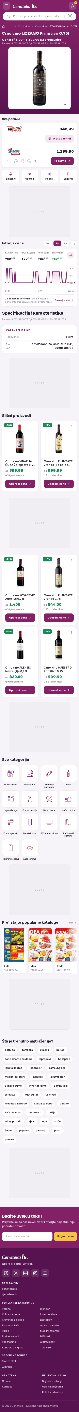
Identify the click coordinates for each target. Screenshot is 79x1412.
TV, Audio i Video (49, 833)
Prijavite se (65, 1236)
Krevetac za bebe (13, 1319)
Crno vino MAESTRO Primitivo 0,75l (58, 669)
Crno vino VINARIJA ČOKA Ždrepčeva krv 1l (19, 463)
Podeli (49, 178)
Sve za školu (9, 1361)
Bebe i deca (49, 810)
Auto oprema (29, 858)
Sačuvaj (68, 178)
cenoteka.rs (9, 1289)
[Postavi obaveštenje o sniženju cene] (70, 255)
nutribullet (31, 1094)
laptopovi (45, 1059)
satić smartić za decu (18, 1059)
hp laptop (64, 1059)
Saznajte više (62, 300)
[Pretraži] (8, 16)
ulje (44, 1121)
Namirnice (29, 784)
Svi (71, 922)
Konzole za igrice (12, 1347)
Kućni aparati (10, 833)
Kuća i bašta (68, 810)
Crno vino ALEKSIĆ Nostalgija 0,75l (18, 669)
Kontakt (7, 1386)
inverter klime (38, 1085)
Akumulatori (47, 1342)
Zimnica (7, 1366)
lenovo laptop (13, 1068)
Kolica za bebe (11, 1314)
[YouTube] (45, 1273)
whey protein (13, 1121)
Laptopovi (46, 1319)
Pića (68, 784)
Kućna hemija (29, 810)
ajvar (32, 1121)
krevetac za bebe (16, 1103)
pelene (64, 1103)
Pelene (6, 1309)
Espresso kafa (10, 1325)
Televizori (46, 1347)
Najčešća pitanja (52, 1381)
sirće (57, 1121)
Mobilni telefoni (50, 1331)
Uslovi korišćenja (52, 1386)
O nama (6, 1381)
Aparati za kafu (49, 1325)
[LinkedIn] (25, 1273)
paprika (24, 1130)
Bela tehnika (29, 833)
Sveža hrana (10, 784)
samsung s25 (57, 1068)
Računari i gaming (68, 834)
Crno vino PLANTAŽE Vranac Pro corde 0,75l (58, 463)
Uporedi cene (18, 484)
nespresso (34, 1112)
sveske (44, 1050)
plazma (9, 1139)
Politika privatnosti (53, 1392)
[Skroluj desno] (73, 951)
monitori (37, 1077)
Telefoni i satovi (10, 858)
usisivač (50, 1094)
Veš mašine (9, 1342)
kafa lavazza (12, 1112)
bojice (60, 1050)
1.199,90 (65, 151)
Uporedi (29, 178)
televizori (11, 1094)
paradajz (41, 1130)
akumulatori (57, 1077)
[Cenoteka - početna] (39, 6)
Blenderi (45, 1309)
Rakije (5, 1331)
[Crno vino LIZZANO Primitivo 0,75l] (39, 78)
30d (48, 243)
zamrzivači (61, 1085)
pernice (10, 1050)
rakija (51, 1112)
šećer (8, 1130)
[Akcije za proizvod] (65, 51)
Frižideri (45, 1336)
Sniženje (11, 178)
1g (74, 243)
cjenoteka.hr (10, 1294)
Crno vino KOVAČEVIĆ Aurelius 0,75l (20, 597)
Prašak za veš (10, 1336)
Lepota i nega (11, 810)
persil (57, 1130)
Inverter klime (48, 1314)
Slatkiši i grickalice (49, 785)
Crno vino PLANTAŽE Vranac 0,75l (58, 597)
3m (57, 243)
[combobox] (37, 16)
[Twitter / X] (16, 1273)
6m (65, 243)
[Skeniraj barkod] (70, 16)
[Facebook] (6, 1273)
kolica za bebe (43, 1103)
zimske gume (13, 1085)
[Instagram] (35, 1273)
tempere (27, 1050)
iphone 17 (36, 1068)
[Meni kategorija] (6, 6)
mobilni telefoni (15, 1077)
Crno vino (24, 26)
